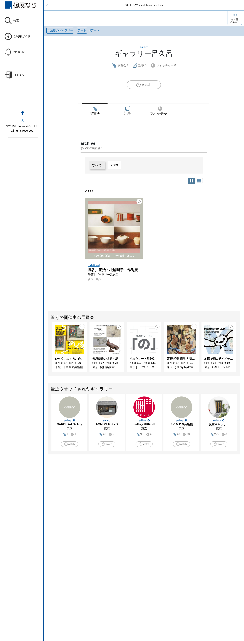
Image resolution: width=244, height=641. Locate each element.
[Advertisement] (144, 514)
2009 (114, 165)
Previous (48, 349)
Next (239, 349)
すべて (97, 165)
